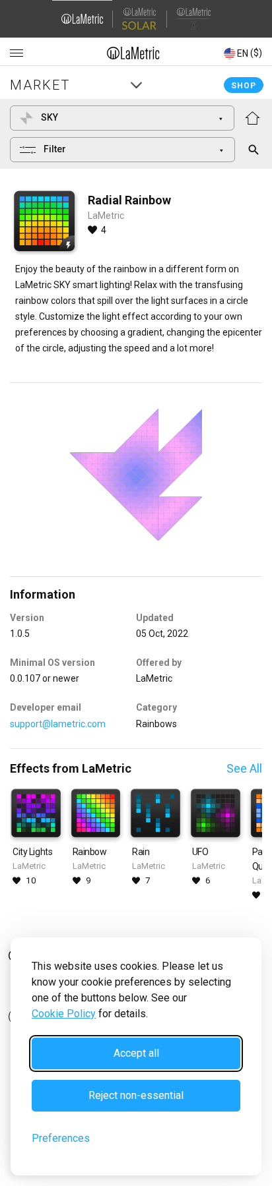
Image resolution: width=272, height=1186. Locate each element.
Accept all (136, 1053)
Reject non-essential (136, 1095)
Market (40, 85)
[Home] (133, 52)
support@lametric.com (58, 724)
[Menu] (16, 53)
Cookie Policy (64, 1013)
